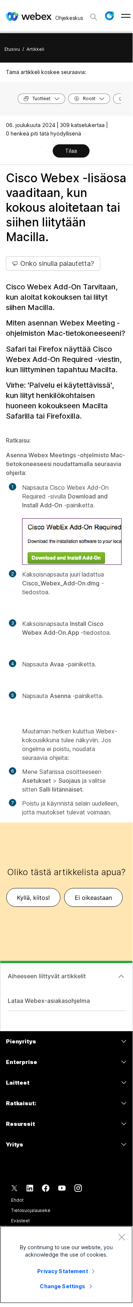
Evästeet (20, 1220)
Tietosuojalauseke (30, 1210)
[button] (109, 15)
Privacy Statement (62, 1271)
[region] (66, 1264)
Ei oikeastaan (93, 897)
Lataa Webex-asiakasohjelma (49, 1000)
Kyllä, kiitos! (33, 897)
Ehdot (17, 1200)
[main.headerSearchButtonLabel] (93, 14)
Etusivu (12, 49)
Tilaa (71, 151)
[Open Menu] (126, 15)
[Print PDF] (46, 151)
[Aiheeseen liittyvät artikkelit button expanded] (121, 976)
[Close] (121, 1237)
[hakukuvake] (93, 17)
